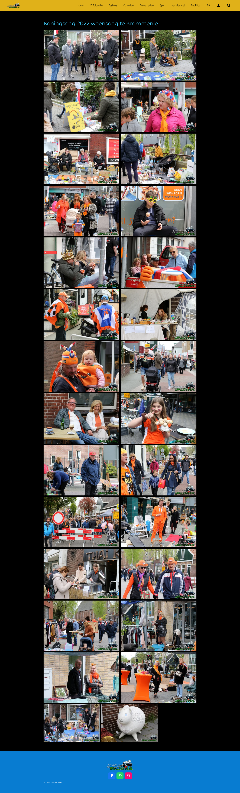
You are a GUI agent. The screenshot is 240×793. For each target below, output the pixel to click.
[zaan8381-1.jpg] (81, 55)
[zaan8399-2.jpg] (158, 522)
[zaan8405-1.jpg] (158, 677)
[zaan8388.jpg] (158, 211)
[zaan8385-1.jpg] (158, 107)
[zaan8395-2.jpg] (81, 418)
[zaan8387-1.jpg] (81, 262)
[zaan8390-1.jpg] (81, 314)
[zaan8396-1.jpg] (158, 418)
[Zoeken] (229, 5)
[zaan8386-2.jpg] (81, 211)
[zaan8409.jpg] (129, 723)
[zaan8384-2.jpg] (81, 159)
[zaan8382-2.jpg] (81, 107)
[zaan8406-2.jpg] (81, 677)
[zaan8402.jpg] (81, 626)
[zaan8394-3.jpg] (81, 366)
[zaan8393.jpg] (158, 366)
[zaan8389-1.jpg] (158, 262)
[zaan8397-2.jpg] (158, 470)
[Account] (218, 5)
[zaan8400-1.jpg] (81, 522)
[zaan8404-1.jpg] (158, 626)
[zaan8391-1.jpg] (158, 314)
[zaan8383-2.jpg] (158, 159)
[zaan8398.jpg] (81, 470)
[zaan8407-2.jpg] (72, 723)
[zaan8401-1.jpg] (81, 574)
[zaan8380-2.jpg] (158, 55)
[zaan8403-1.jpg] (158, 574)
